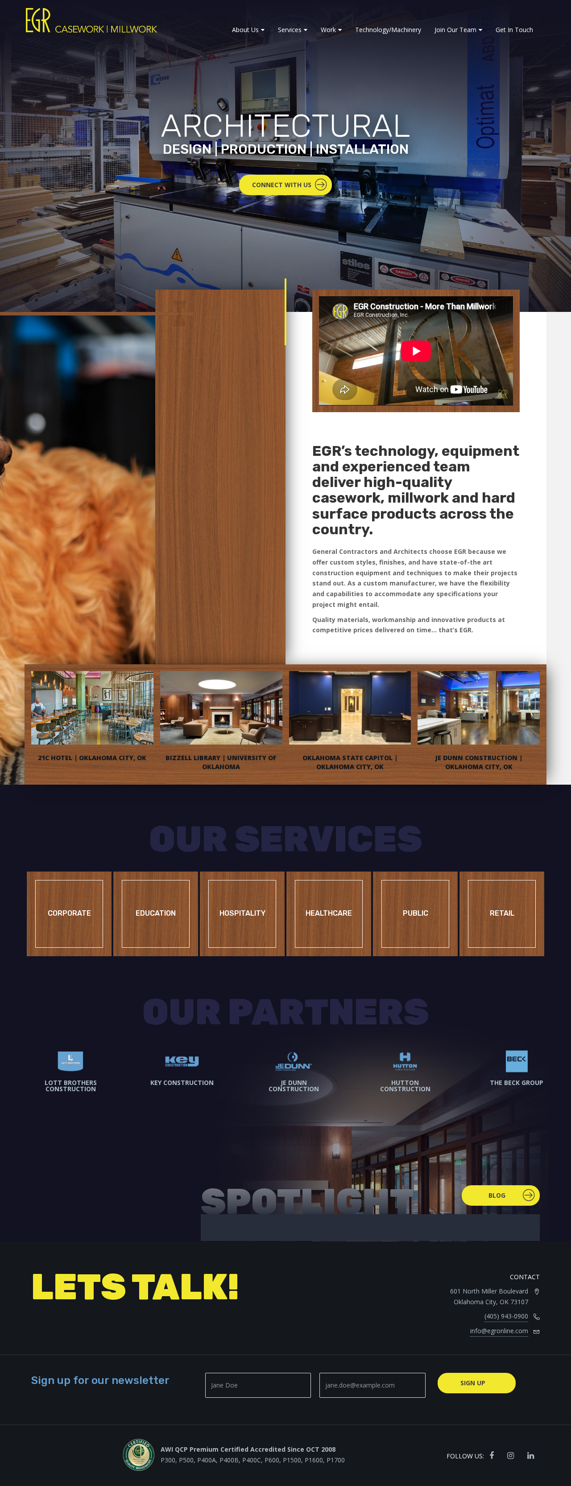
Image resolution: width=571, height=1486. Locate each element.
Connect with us (281, 184)
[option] (62, 1089)
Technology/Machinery (388, 29)
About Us (245, 29)
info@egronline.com (499, 1330)
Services (290, 29)
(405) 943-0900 (506, 1316)
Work (328, 29)
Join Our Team (455, 29)
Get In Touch (514, 29)
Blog (496, 1195)
